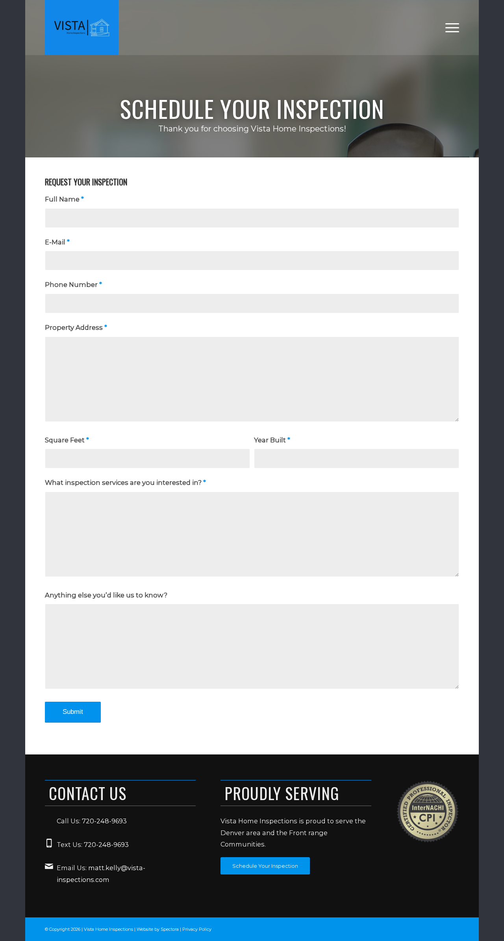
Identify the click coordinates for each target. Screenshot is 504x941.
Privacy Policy (196, 929)
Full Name (64, 199)
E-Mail (57, 242)
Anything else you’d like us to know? (106, 595)
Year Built (272, 440)
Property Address (76, 327)
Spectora (170, 929)
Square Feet (67, 440)
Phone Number (73, 284)
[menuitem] (449, 27)
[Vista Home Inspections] (82, 27)
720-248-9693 (104, 821)
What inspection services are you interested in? (125, 482)
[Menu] (449, 27)
